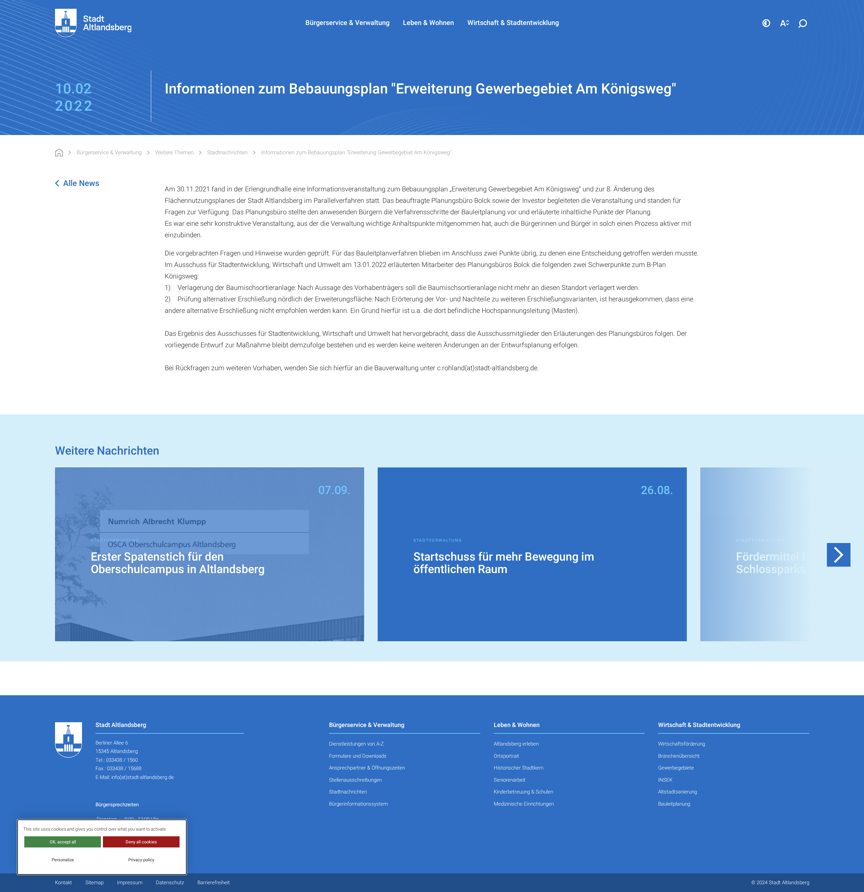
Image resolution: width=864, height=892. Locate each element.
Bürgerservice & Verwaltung (109, 152)
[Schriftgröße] (784, 23)
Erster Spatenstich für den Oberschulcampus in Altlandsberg (178, 563)
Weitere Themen (174, 152)
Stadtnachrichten (227, 152)
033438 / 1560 (122, 760)
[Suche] (802, 23)
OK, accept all (63, 842)
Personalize (63, 860)
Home (59, 152)
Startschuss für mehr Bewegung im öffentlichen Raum (503, 563)
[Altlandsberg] (103, 23)
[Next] (838, 555)
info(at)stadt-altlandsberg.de (142, 777)
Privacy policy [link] (141, 860)
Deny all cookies (141, 842)
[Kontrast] (766, 23)
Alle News (81, 183)
